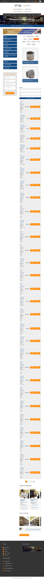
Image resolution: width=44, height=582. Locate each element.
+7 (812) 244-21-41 (25, 507)
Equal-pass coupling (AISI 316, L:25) (22, 272)
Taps (29, 41)
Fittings (6, 42)
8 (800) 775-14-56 (28, 11)
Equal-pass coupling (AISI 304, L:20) (22, 104)
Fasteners (6, 52)
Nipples (24, 41)
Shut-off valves (7, 49)
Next (34, 481)
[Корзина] (27, 1)
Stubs (25, 39)
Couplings (36, 39)
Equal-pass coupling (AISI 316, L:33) (22, 286)
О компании (7, 547)
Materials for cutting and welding (10, 56)
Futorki (28, 44)
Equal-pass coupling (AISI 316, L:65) (22, 364)
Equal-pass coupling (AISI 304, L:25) (22, 116)
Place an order (7, 64)
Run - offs (33, 41)
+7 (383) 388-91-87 (28, 9)
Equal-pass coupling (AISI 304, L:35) (22, 146)
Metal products (7, 39)
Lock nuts (30, 39)
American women (30, 36)
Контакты (6, 554)
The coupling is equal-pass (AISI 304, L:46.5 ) (22, 170)
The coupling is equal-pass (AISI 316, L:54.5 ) (22, 350)
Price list (6, 61)
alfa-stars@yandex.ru (18, 9)
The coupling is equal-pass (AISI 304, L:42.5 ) (22, 157)
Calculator (6, 67)
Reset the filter (30, 98)
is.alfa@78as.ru (24, 508)
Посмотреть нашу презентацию (33, 529)
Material (20, 87)
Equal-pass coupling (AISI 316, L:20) (22, 247)
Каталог (6, 549)
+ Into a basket (35, 106)
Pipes (5, 36)
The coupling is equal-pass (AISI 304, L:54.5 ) (22, 194)
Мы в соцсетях (8, 570)
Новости (6, 551)
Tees (39, 41)
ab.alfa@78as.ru (35, 507)
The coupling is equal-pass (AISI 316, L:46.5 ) (22, 326)
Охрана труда (7, 553)
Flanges (6, 45)
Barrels (37, 36)
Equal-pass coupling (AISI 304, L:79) (22, 234)
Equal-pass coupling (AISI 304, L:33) (22, 136)
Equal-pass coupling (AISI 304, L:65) (22, 208)
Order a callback (24, 535)
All (24, 36)
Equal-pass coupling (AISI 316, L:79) (22, 390)
